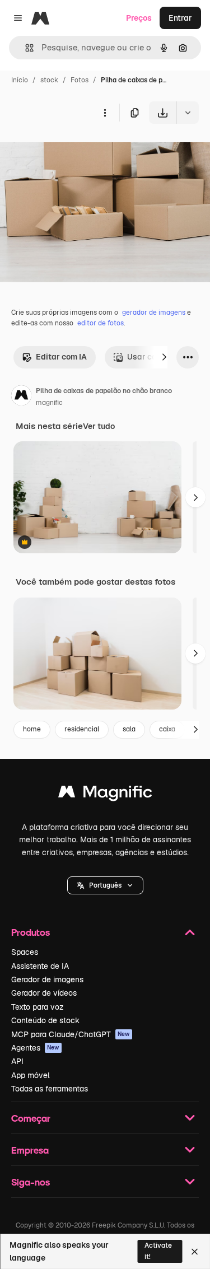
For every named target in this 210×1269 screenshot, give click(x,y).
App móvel (30, 1075)
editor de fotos (100, 323)
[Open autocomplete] (25, 48)
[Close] (194, 1251)
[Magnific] (105, 794)
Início (19, 80)
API (17, 1061)
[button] (105, 885)
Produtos (30, 932)
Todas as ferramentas (49, 1089)
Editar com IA (61, 357)
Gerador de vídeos (44, 993)
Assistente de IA (40, 966)
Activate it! (158, 1251)
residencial (81, 729)
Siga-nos (30, 1182)
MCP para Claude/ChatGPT (70, 1034)
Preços (139, 18)
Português (105, 885)
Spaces (24, 952)
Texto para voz (37, 1007)
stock (49, 80)
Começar (30, 1118)
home (32, 729)
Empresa (30, 1150)
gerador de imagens (153, 312)
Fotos (79, 80)
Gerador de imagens (47, 979)
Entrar (180, 18)
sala (129, 729)
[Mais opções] (105, 112)
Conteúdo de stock (45, 1020)
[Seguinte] (164, 357)
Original (71, 149)
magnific (49, 402)
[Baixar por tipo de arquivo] (187, 112)
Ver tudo (99, 426)
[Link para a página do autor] (21, 397)
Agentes (35, 1048)
